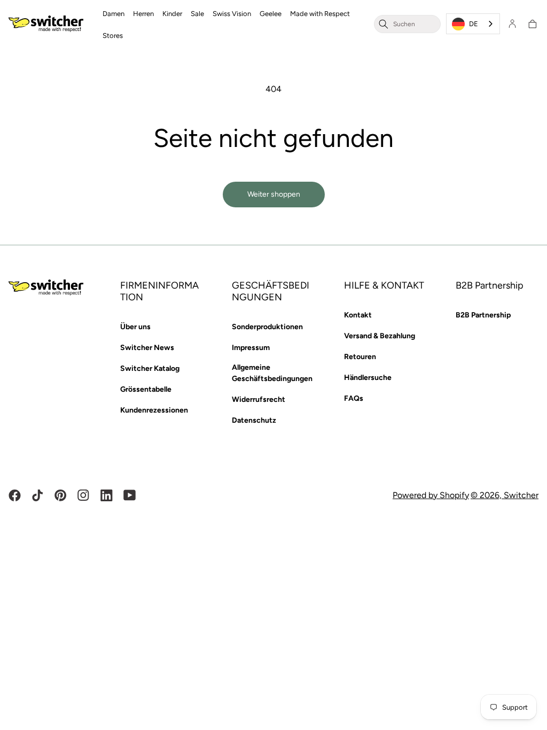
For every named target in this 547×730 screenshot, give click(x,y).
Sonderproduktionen (267, 326)
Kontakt (358, 315)
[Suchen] (383, 23)
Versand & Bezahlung (379, 335)
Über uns (135, 326)
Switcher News (147, 347)
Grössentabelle (145, 389)
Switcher (521, 495)
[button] (113, 13)
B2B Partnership (483, 315)
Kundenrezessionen (154, 410)
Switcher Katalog (149, 368)
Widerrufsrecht (258, 399)
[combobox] (414, 24)
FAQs (353, 398)
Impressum (251, 347)
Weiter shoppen (273, 194)
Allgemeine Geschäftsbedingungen (272, 373)
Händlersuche (368, 377)
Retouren (360, 356)
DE (473, 24)
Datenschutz (254, 420)
